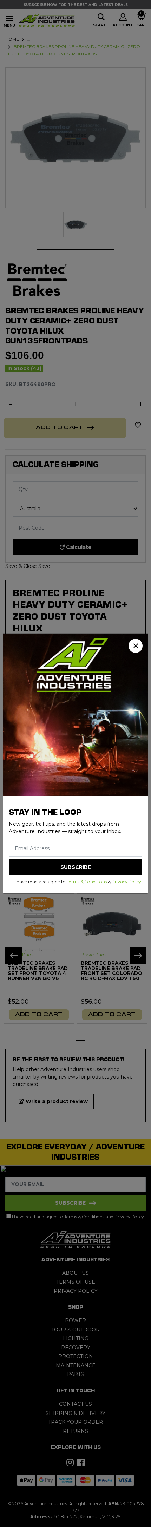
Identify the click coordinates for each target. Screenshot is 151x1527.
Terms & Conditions (87, 881)
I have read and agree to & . (77, 881)
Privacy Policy (126, 881)
